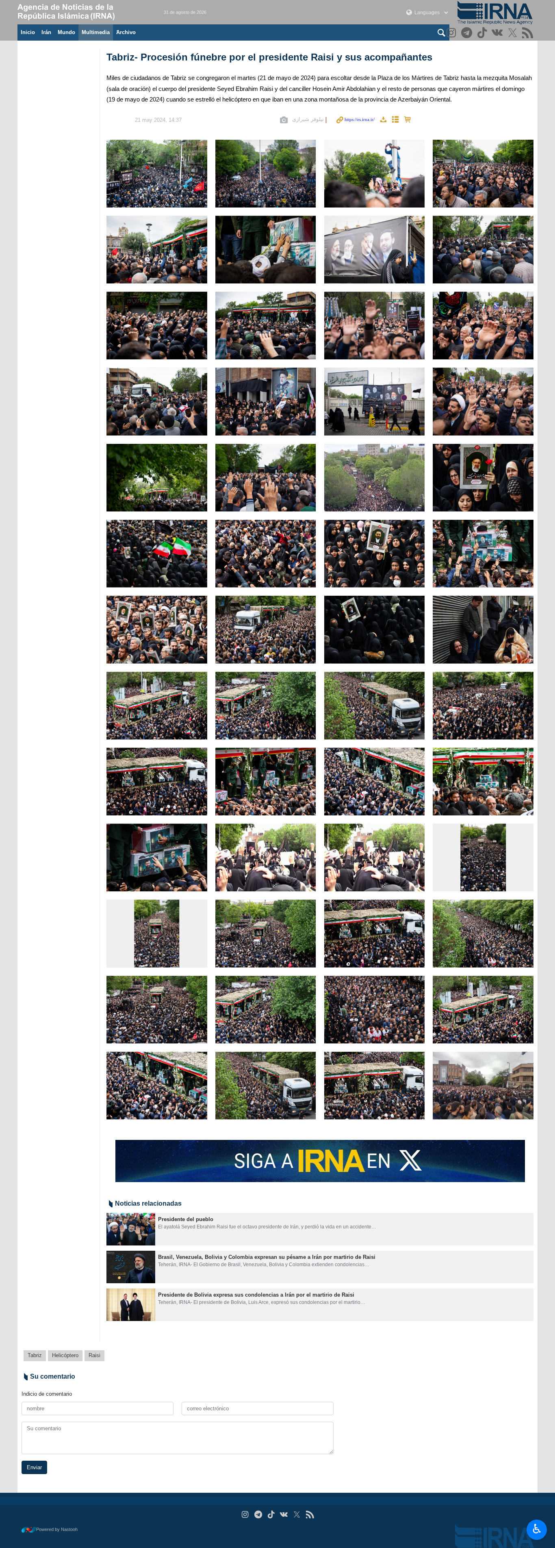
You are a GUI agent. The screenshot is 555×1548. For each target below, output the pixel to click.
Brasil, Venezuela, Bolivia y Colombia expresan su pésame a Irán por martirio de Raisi (266, 1257)
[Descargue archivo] (383, 120)
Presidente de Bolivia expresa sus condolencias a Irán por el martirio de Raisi (256, 1295)
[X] (513, 33)
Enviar (34, 1467)
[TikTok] (483, 33)
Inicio (28, 32)
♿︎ (537, 1529)
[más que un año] (130, 1229)
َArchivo (126, 32)
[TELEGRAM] (468, 33)
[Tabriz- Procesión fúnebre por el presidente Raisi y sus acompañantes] (156, 174)
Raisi (94, 1355)
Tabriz (35, 1355)
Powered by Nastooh (57, 1529)
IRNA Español (82, 12)
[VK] (498, 33)
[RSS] (528, 33)
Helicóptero (65, 1355)
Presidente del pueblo (185, 1219)
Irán (46, 32)
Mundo (66, 32)
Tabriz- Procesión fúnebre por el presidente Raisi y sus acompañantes (269, 57)
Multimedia (96, 32)
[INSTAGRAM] (452, 33)
